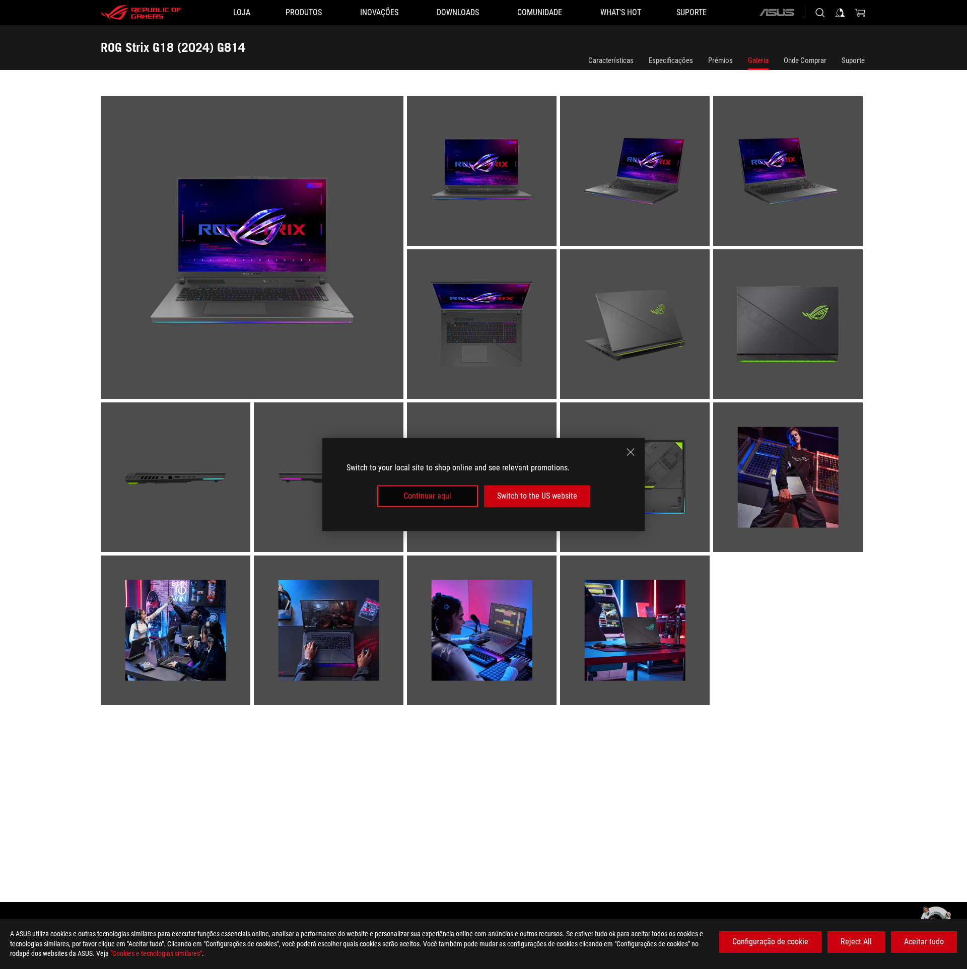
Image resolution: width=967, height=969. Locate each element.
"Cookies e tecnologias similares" (156, 953)
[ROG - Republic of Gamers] (141, 12)
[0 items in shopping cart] (860, 12)
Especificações (671, 60)
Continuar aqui (427, 496)
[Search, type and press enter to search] (820, 12)
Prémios (720, 60)
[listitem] (254, 249)
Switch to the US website (537, 496)
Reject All (856, 941)
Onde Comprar (805, 60)
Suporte (853, 60)
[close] (631, 452)
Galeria (758, 60)
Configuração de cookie (770, 941)
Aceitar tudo (924, 941)
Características (611, 60)
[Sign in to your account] (840, 12)
